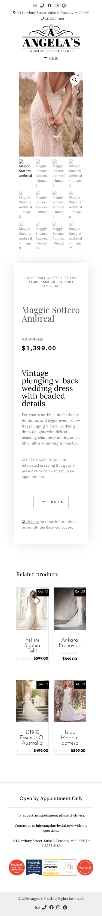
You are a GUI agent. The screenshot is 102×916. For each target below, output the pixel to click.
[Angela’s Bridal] (51, 38)
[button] (75, 80)
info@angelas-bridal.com (54, 826)
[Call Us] (42, 5)
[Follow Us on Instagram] (56, 5)
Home (30, 278)
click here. (77, 815)
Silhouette (49, 278)
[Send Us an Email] (35, 5)
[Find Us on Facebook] (50, 5)
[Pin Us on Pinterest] (64, 5)
